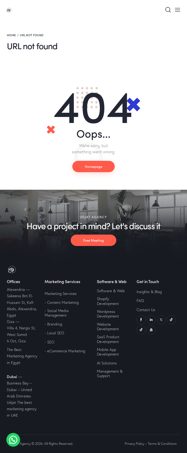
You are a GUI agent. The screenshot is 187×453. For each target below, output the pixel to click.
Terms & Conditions (162, 443)
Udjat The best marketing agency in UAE (21, 408)
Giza (10, 321)
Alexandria (16, 289)
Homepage (93, 166)
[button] (13, 440)
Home (11, 35)
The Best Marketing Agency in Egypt (22, 356)
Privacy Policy (134, 443)
